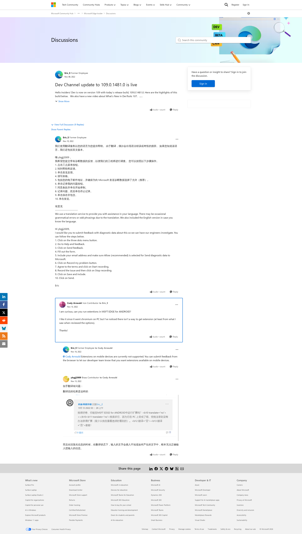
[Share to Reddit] (166, 468)
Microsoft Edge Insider (93, 13)
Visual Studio (200, 520)
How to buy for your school (121, 505)
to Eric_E (103, 302)
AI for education (117, 520)
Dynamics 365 (156, 495)
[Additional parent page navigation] (79, 13)
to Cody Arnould (103, 347)
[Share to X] (161, 468)
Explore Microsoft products (35, 515)
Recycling (237, 529)
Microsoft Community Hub (62, 13)
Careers (240, 485)
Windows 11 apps (32, 520)
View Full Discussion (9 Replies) (69, 124)
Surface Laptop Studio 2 (34, 495)
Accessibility (241, 515)
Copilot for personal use (34, 505)
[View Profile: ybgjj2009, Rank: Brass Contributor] (66, 379)
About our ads (250, 529)
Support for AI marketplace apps (207, 500)
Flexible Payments (76, 520)
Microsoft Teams (157, 510)
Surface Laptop (30, 490)
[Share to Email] (182, 468)
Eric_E (67, 72)
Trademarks (212, 529)
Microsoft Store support (78, 495)
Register (235, 4)
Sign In (246, 4)
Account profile (75, 485)
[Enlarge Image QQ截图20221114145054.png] (121, 418)
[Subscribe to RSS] (177, 468)
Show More (63, 101)
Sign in (203, 83)
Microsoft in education (119, 485)
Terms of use (199, 529)
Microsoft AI (155, 485)
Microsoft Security (158, 490)
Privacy (172, 529)
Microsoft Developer (202, 490)
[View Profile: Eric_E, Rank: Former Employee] (59, 75)
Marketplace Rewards (203, 515)
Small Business (156, 520)
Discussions (111, 13)
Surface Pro (29, 485)
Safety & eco (225, 529)
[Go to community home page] (53, 4)
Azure (197, 485)
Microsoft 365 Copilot (159, 515)
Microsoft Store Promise (78, 515)
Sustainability (242, 520)
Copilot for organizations (34, 500)
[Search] (226, 5)
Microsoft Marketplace (203, 510)
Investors (240, 505)
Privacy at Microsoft (244, 500)
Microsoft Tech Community (205, 505)
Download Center (75, 490)
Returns (72, 500)
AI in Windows (30, 510)
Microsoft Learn (201, 495)
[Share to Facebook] (156, 468)
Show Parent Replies (60, 129)
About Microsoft (243, 490)
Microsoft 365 (156, 500)
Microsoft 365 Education (120, 500)
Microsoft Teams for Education (122, 495)
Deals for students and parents (122, 515)
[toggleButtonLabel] (248, 13)
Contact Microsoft (158, 529)
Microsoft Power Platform (160, 505)
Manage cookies (184, 529)
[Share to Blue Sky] (171, 468)
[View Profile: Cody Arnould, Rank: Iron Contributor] (62, 304)
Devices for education (119, 490)
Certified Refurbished (77, 510)
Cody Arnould (74, 302)
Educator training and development (124, 510)
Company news (242, 495)
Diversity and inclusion (245, 510)
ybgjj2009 (76, 377)
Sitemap (145, 529)
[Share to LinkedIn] (151, 468)
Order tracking (74, 505)
